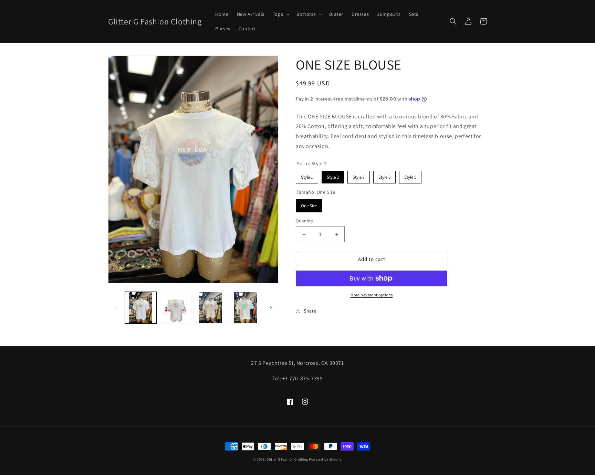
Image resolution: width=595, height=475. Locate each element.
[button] (280, 14)
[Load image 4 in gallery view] (245, 307)
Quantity (304, 221)
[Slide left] (115, 307)
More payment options (372, 294)
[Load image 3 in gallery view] (210, 307)
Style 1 (307, 175)
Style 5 (410, 175)
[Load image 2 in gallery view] (175, 307)
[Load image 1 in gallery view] (140, 307)
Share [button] (310, 311)
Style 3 (384, 175)
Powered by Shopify (325, 459)
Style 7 (358, 175)
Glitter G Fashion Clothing (287, 459)
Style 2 (333, 175)
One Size (308, 204)
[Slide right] (271, 307)
